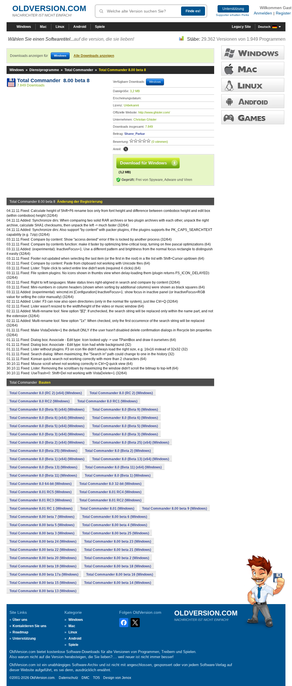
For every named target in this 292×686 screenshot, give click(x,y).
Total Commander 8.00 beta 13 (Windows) (42, 591)
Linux (60, 27)
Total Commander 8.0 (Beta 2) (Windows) (118, 451)
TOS (96, 678)
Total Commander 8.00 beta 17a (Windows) (43, 575)
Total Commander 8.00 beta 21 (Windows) (117, 550)
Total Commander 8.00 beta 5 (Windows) (41, 525)
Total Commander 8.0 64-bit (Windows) (40, 484)
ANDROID (252, 101)
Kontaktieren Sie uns (29, 626)
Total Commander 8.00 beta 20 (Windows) (42, 558)
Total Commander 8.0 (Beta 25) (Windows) (43, 451)
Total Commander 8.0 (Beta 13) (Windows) (43, 467)
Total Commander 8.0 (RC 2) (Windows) (121, 393)
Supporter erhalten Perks (232, 14)
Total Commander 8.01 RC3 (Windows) (40, 500)
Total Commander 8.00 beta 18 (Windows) (117, 566)
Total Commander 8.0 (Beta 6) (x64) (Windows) (46, 418)
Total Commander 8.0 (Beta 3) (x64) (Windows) (46, 434)
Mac (43, 27)
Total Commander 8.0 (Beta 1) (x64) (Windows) (46, 459)
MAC (252, 69)
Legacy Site (241, 27)
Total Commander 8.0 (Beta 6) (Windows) (125, 418)
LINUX (252, 85)
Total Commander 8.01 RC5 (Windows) (40, 492)
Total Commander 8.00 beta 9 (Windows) (174, 509)
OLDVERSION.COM (49, 8)
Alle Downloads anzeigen (94, 56)
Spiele (100, 27)
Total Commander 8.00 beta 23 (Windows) (117, 542)
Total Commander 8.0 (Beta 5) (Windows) (125, 426)
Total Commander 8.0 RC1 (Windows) (107, 401)
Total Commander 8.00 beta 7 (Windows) (41, 517)
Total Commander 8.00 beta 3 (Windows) (41, 533)
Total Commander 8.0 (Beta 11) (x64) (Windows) (123, 467)
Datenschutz (68, 678)
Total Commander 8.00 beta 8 (53, 80)
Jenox (126, 678)
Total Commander (78, 70)
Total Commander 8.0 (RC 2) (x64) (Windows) (45, 393)
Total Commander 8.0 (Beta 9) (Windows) (125, 410)
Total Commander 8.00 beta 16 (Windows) (119, 575)
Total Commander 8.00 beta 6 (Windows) (114, 517)
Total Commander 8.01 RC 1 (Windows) (40, 509)
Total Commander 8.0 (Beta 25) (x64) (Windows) (130, 443)
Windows (24, 27)
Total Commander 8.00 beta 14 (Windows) (117, 583)
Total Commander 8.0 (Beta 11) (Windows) (43, 476)
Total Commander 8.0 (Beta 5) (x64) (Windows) (46, 426)
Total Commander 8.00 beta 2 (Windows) (116, 558)
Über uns (20, 620)
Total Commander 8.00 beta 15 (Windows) (42, 583)
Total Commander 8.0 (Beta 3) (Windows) (125, 434)
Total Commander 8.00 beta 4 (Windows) (114, 525)
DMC (86, 678)
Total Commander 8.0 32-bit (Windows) (110, 484)
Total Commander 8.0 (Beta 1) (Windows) (118, 476)
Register (283, 13)
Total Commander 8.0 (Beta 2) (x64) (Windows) (46, 443)
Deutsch (264, 26)
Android (79, 27)
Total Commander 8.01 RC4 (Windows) (110, 492)
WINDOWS (252, 52)
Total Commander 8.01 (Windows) (107, 509)
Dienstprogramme (44, 70)
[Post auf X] (125, 149)
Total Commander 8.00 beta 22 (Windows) (42, 550)
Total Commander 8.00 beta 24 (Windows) (42, 542)
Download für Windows (143, 162)
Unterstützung (233, 9)
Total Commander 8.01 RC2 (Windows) (110, 500)
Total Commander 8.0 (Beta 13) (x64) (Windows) (130, 459)
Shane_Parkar (134, 133)
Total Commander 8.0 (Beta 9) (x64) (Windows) (46, 410)
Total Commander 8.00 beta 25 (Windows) (115, 533)
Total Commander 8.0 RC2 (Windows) (39, 401)
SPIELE (252, 117)
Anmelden (263, 13)
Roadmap (20, 632)
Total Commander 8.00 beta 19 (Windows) (42, 566)
